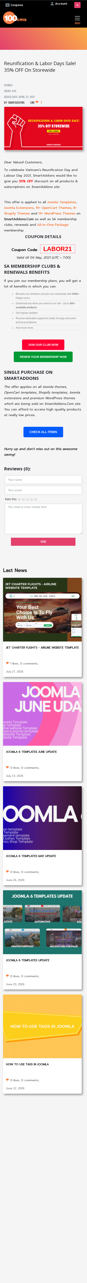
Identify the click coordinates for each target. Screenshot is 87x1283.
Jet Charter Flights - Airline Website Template (42, 648)
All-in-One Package (52, 224)
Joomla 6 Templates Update (27, 960)
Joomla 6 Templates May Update (31, 856)
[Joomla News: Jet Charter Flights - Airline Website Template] (42, 609)
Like (36, 102)
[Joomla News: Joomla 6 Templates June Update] (42, 713)
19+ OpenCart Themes (53, 207)
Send (43, 541)
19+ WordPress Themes (56, 213)
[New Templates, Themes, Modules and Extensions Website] (15, 17)
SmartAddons (16, 102)
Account (61, 3)
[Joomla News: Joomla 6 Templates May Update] (42, 817)
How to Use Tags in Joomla (27, 1064)
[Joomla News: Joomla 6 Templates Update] (42, 922)
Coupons (17, 5)
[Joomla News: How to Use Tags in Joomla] (42, 1026)
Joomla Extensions (19, 207)
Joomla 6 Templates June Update (31, 752)
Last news (15, 570)
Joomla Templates (61, 202)
